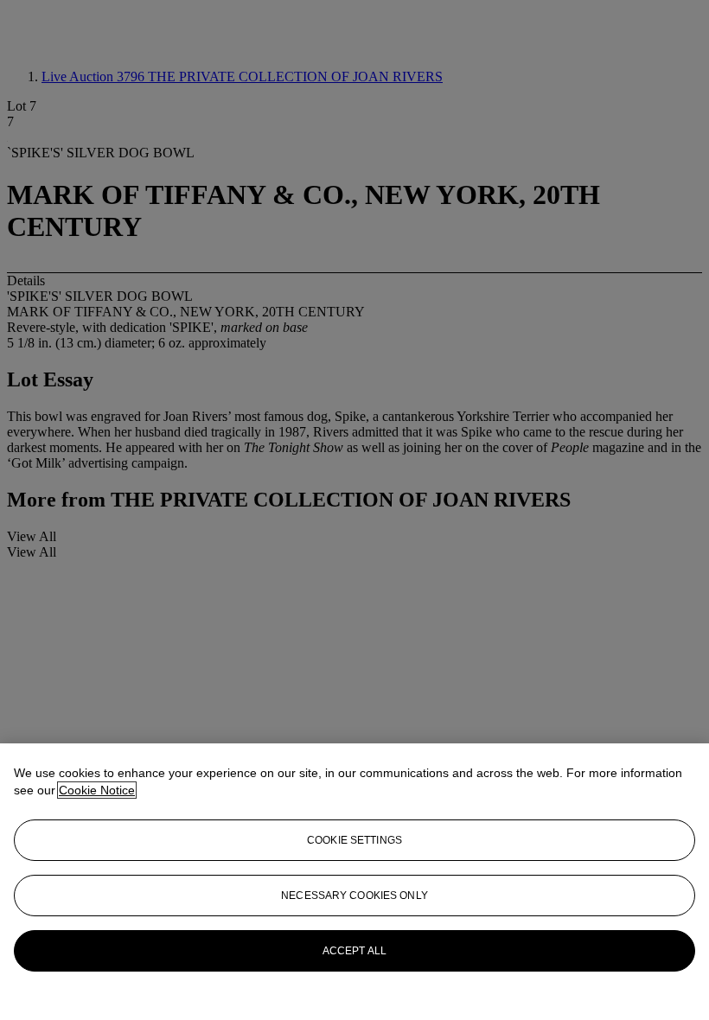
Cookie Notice (97, 790)
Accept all (354, 951)
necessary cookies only (354, 895)
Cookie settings (354, 840)
